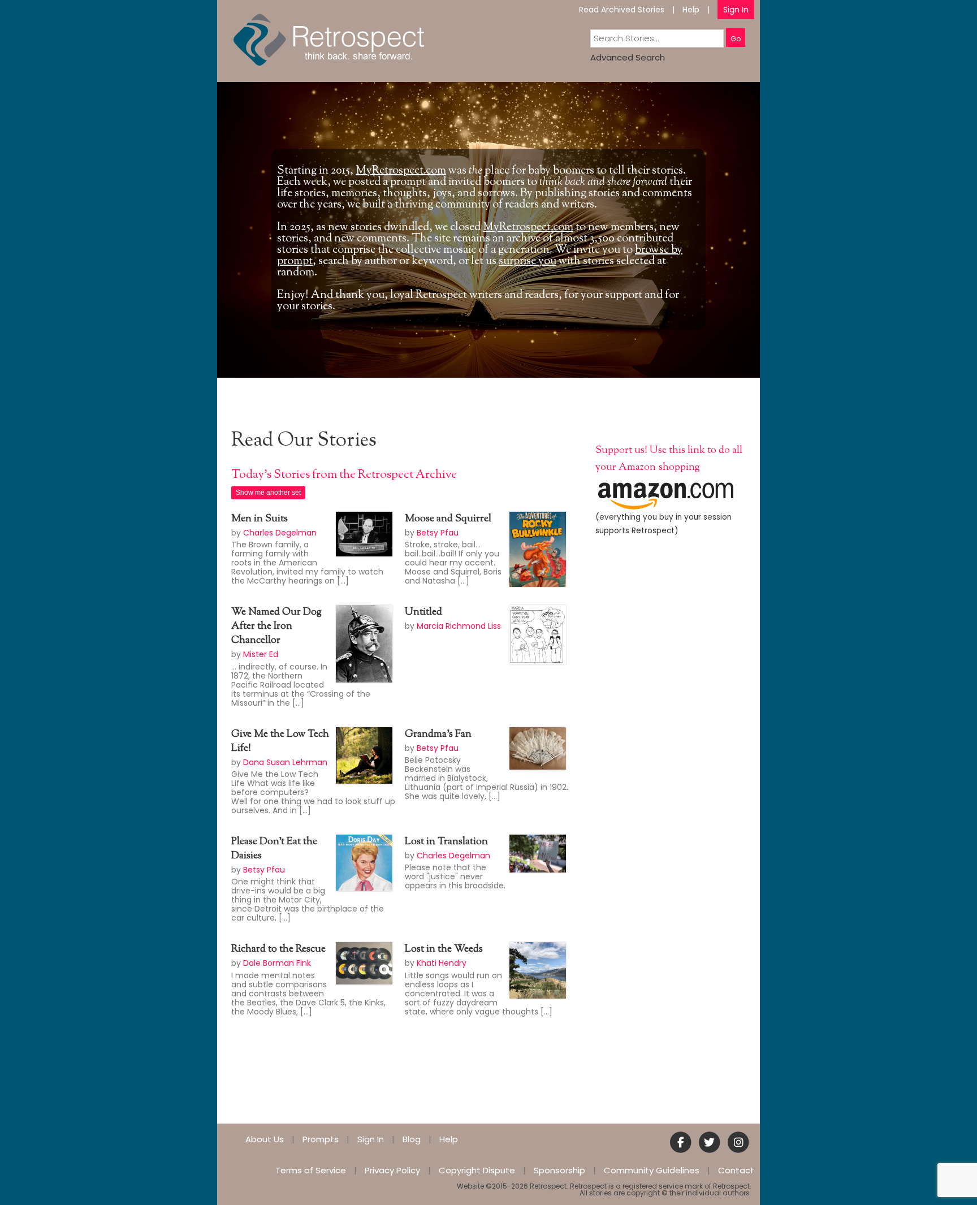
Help (690, 10)
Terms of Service (310, 1170)
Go (735, 39)
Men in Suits (259, 519)
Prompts (320, 1139)
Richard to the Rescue (278, 949)
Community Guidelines (651, 1170)
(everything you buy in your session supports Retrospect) (663, 524)
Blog (412, 1139)
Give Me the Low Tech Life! (280, 741)
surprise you (527, 261)
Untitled (423, 612)
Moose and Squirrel (448, 519)
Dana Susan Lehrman (285, 762)
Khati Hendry (441, 963)
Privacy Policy (392, 1170)
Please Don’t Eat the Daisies (274, 849)
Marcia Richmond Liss (459, 626)
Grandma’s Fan (438, 734)
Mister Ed (260, 654)
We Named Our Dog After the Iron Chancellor (276, 626)
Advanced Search (627, 57)
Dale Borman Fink (277, 963)
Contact (736, 1170)
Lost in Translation (446, 842)
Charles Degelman (280, 532)
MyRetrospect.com (401, 171)
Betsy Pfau (438, 532)
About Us (264, 1139)
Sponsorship (559, 1170)
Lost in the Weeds (444, 949)
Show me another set (268, 492)
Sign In (736, 9)
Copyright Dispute (477, 1170)
